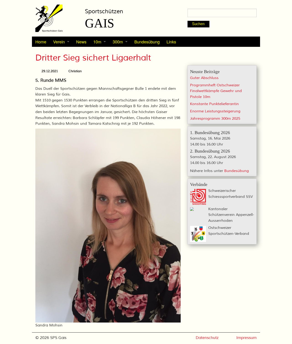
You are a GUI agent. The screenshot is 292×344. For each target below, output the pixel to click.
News (81, 42)
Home (40, 42)
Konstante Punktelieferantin (214, 104)
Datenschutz (207, 337)
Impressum (246, 337)
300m (118, 42)
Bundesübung (147, 42)
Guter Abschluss (204, 78)
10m (97, 42)
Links (171, 42)
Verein (59, 42)
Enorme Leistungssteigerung (215, 111)
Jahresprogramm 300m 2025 (215, 118)
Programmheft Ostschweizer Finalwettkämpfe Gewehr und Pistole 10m (216, 91)
